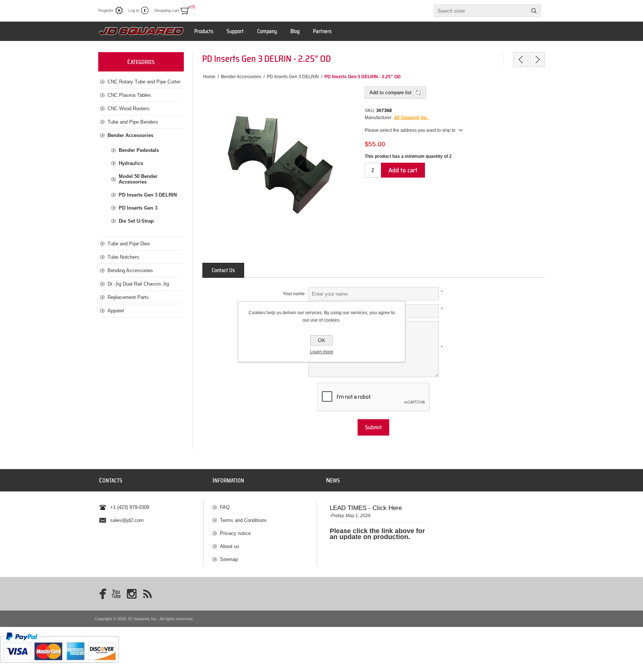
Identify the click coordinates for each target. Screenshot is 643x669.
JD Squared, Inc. (411, 117)
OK (321, 340)
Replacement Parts (128, 297)
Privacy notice (235, 533)
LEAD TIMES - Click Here (366, 508)
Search (534, 11)
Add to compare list (391, 92)
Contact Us (223, 270)
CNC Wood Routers (129, 108)
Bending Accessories (130, 270)
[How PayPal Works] (59, 666)
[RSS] (147, 594)
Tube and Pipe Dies (129, 243)
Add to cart (403, 170)
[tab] (223, 270)
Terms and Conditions (243, 520)
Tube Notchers (123, 257)
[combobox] (480, 11)
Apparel (116, 310)
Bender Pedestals (139, 150)
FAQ (225, 507)
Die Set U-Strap (136, 221)
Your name (294, 293)
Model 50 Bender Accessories (138, 179)
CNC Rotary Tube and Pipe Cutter (144, 82)
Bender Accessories (130, 135)
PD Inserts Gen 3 (138, 208)
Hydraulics (131, 163)
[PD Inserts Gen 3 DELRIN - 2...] (521, 59)
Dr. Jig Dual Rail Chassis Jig (138, 284)
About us (229, 546)
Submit (373, 427)
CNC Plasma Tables (129, 95)
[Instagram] (132, 594)
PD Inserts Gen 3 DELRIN (148, 195)
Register (105, 10)
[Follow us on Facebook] (100, 594)
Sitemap (229, 559)
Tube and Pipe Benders (133, 122)
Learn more (321, 351)
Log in (133, 10)
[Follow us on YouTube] (116, 594)
